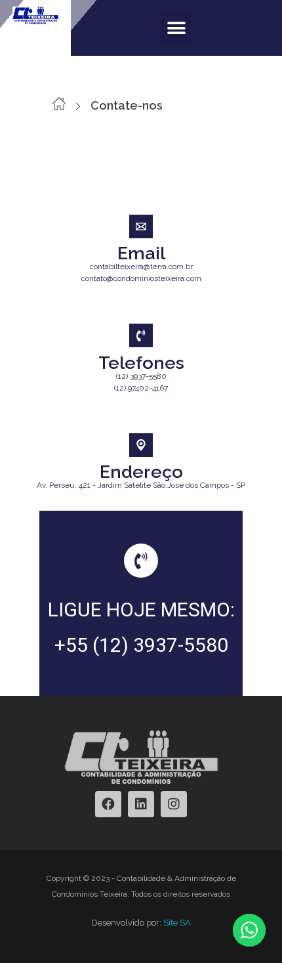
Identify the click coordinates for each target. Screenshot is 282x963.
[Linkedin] (141, 804)
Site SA (177, 923)
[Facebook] (108, 804)
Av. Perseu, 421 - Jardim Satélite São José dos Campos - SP (141, 485)
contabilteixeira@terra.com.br (141, 266)
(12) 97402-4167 (141, 388)
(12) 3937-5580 (141, 376)
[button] (176, 28)
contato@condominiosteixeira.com (141, 278)
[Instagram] (174, 804)
